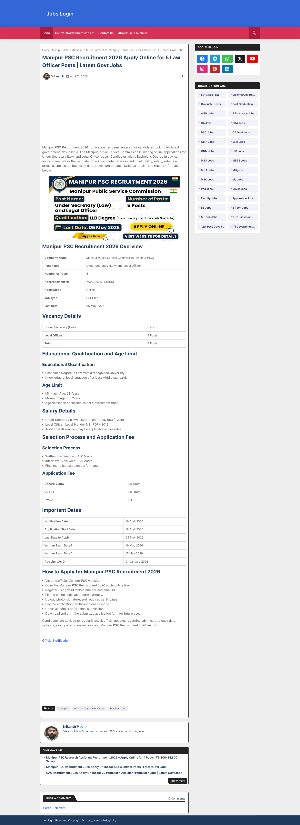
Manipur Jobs (60, 50)
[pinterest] (215, 69)
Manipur (63, 708)
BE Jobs (206, 207)
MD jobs (237, 170)
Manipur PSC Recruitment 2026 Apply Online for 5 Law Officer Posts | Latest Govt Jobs (106, 767)
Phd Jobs (207, 188)
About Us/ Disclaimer (133, 33)
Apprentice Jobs (242, 198)
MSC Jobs (207, 179)
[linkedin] (227, 69)
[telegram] (215, 59)
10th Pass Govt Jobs (245, 217)
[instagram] (202, 69)
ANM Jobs (207, 113)
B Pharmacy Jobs (243, 113)
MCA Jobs (207, 170)
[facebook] (202, 59)
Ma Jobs (237, 179)
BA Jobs (206, 123)
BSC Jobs (207, 132)
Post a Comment (54, 808)
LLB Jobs (238, 151)
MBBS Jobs (239, 160)
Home (46, 33)
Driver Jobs (239, 188)
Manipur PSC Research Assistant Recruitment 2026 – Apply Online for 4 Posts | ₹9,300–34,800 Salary (111, 759)
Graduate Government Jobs (213, 104)
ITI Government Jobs (245, 226)
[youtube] (252, 59)
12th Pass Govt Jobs (213, 226)
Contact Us (106, 33)
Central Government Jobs (73, 33)
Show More (177, 780)
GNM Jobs (207, 151)
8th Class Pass (210, 94)
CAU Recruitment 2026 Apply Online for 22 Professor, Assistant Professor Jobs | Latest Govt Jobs (114, 772)
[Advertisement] (116, 113)
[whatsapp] (227, 59)
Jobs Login (60, 14)
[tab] (46, 33)
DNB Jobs (238, 141)
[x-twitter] (240, 59)
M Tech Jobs (209, 217)
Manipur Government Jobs (89, 708)
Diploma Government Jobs (245, 94)
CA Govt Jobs (241, 132)
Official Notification (56, 641)
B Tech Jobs (240, 207)
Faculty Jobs (209, 198)
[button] (254, 33)
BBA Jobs (238, 123)
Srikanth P (71, 726)
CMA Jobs (207, 141)
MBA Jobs (207, 160)
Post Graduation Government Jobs (245, 104)
